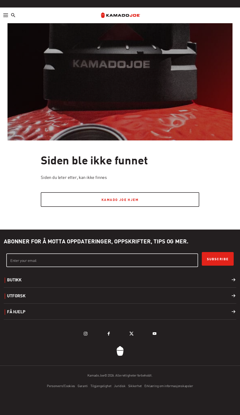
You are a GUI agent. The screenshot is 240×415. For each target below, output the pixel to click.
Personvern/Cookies (61, 386)
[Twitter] (131, 333)
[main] (120, 107)
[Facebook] (108, 333)
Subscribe (218, 259)
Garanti (83, 386)
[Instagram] (85, 333)
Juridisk (120, 386)
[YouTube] (154, 333)
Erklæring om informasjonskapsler (168, 386)
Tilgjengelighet (101, 386)
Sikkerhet (135, 386)
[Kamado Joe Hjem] (120, 15)
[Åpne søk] (13, 15)
